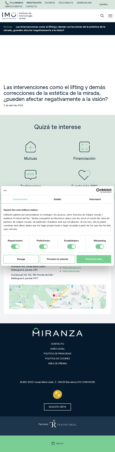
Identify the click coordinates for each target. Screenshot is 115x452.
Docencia (50, 3)
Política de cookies (57, 358)
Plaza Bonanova (72, 268)
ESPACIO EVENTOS (14, 6)
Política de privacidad (57, 353)
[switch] (43, 246)
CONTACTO (31, 6)
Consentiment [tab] (20, 199)
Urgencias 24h (84, 3)
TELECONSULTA (66, 3)
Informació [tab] (95, 199)
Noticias (8, 27)
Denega (21, 259)
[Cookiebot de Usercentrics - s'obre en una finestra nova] (98, 190)
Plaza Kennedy (71, 271)
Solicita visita (57, 407)
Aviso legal (57, 349)
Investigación (34, 3)
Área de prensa (57, 363)
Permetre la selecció (57, 259)
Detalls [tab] (57, 199)
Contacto (57, 344)
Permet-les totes (93, 259)
